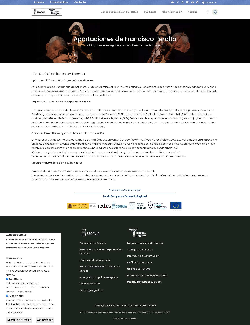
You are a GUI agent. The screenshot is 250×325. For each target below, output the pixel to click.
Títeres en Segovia (108, 45)
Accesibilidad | (114, 305)
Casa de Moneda (89, 283)
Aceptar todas (45, 319)
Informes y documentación (143, 256)
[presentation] (172, 2)
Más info (11, 252)
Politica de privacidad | (133, 305)
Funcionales (16, 296)
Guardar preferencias (19, 319)
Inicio (90, 45)
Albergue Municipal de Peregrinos (98, 277)
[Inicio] (43, 12)
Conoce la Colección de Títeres (119, 12)
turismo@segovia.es (91, 290)
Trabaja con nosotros (140, 249)
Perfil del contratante (139, 262)
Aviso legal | (100, 305)
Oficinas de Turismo (139, 269)
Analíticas (15, 279)
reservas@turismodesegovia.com (147, 275)
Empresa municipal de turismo (145, 243)
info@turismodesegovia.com (144, 282)
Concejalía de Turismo (92, 243)
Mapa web (150, 305)
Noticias (192, 12)
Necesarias (15, 258)
